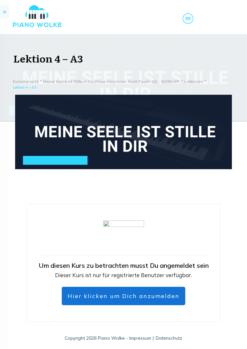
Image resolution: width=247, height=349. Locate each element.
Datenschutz (169, 338)
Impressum (140, 338)
